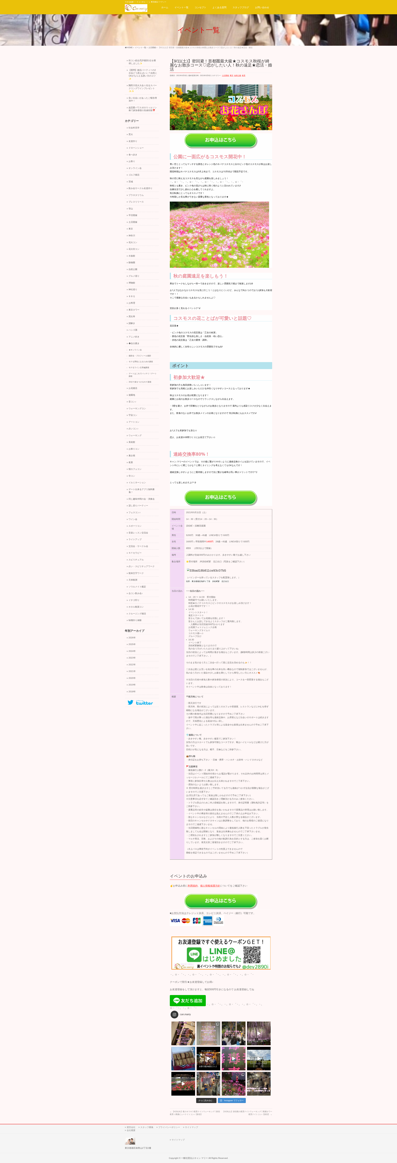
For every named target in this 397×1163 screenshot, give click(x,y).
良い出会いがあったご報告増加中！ (143, 99)
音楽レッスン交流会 (138, 533)
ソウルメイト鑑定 (137, 587)
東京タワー (134, 310)
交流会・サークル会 (138, 546)
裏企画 (132, 455)
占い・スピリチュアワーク (142, 566)
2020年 (132, 678)
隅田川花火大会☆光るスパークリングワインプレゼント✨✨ (143, 88)
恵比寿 (132, 316)
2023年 (132, 658)
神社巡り (133, 289)
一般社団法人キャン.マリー (194, 1158)
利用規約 (193, 885)
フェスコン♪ (135, 512)
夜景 (243, 75)
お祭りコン (134, 449)
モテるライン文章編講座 (139, 367)
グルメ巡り (134, 276)
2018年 (132, 691)
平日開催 (133, 215)
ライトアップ (135, 539)
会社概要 (131, 1130)
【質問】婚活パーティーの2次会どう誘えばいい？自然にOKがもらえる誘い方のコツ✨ (143, 74)
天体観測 (133, 580)
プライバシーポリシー (169, 1127)
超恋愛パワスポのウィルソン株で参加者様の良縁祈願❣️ (143, 109)
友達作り (133, 141)
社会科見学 (134, 128)
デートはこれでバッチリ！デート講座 (143, 374)
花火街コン (134, 249)
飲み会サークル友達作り (140, 188)
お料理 (132, 303)
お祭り (132, 161)
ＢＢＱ (132, 296)
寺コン (132, 476)
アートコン (134, 422)
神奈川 (132, 235)
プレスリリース (136, 202)
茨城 (131, 182)
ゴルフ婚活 (134, 175)
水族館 (132, 256)
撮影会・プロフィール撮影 (140, 356)
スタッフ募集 (146, 1127)
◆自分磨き (134, 343)
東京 (231, 75)
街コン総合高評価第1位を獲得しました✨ (142, 62)
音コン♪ (132, 402)
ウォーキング (135, 435)
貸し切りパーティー (138, 505)
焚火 (131, 134)
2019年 (132, 685)
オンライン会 (135, 168)
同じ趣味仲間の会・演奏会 (142, 499)
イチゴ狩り (134, 600)
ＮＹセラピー (135, 553)
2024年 (132, 651)
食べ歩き (133, 155)
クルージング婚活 (137, 613)
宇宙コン (133, 415)
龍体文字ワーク (136, 573)
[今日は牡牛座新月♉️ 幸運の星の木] (183, 1033)
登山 (131, 208)
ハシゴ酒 (133, 330)
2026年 (132, 638)
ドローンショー (136, 148)
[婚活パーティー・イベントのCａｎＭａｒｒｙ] (136, 9)
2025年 (132, 644)
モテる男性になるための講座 (141, 362)
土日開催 (225, 75)
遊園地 (132, 395)
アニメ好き (134, 337)
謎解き (132, 323)
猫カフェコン (135, 469)
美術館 (132, 442)
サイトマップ (191, 1127)
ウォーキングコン (137, 408)
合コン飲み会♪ (136, 593)
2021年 (132, 671)
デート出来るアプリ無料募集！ (142, 490)
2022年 (132, 664)
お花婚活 (133, 388)
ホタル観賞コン (136, 607)
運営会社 (131, 1127)
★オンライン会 (135, 350)
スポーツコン (135, 526)
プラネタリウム (136, 195)
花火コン (133, 242)
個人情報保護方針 (210, 885)
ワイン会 (133, 519)
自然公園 (237, 75)
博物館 (132, 283)
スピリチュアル (136, 560)
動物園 (132, 262)
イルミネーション (137, 482)
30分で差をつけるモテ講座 (140, 382)
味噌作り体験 (135, 620)
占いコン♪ (133, 428)
